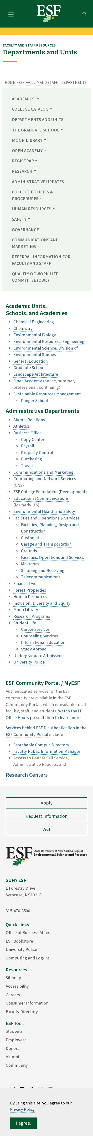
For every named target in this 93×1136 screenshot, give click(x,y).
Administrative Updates (38, 182)
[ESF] (49, 14)
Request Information (46, 816)
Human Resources (30, 597)
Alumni (12, 1057)
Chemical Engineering (33, 322)
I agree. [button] (23, 1123)
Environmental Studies (34, 354)
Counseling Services (39, 636)
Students (14, 1031)
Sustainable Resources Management (47, 394)
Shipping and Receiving (42, 570)
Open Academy (27, 381)
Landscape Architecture (35, 374)
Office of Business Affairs (28, 933)
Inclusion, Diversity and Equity (41, 603)
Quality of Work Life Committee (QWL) (35, 277)
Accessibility (17, 986)
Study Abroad (34, 649)
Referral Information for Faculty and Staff (41, 260)
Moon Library (25, 610)
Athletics (21, 426)
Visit (46, 829)
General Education (30, 361)
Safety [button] (19, 219)
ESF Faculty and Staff (38, 82)
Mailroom (30, 564)
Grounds (29, 551)
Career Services (35, 629)
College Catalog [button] (30, 109)
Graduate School (28, 368)
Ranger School (34, 400)
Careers (13, 995)
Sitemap (13, 978)
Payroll (27, 446)
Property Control (37, 452)
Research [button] (22, 171)
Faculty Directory (22, 1012)
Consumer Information (27, 1003)
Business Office (27, 433)
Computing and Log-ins (28, 958)
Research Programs (31, 616)
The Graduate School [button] (35, 130)
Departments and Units (37, 120)
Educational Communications (41, 498)
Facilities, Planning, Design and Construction (50, 528)
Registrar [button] (23, 161)
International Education (43, 642)
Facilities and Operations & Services (46, 518)
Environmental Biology (34, 335)
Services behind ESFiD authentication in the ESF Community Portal (46, 731)
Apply (46, 803)
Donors (12, 1048)
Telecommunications (40, 577)
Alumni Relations (29, 420)
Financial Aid (25, 583)
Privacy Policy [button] (22, 1110)
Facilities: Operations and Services (52, 557)
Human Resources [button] (31, 209)
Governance (25, 230)
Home (10, 82)
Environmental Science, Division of (45, 348)
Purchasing (31, 459)
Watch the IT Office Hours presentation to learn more (44, 714)
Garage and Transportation (46, 544)
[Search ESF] (84, 14)
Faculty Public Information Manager (46, 751)
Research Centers (27, 775)
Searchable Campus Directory (41, 745)
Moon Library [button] (27, 140)
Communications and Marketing (43, 472)
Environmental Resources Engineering (48, 341)
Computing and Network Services (44, 479)
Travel (27, 466)
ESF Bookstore (19, 941)
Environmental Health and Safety (44, 511)
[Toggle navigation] (10, 14)
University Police (29, 662)
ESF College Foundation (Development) (50, 492)
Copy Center (32, 439)
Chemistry (23, 328)
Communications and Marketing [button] (35, 243)
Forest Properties (29, 590)
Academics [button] (24, 99)
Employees (16, 1040)
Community (17, 1065)
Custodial (30, 538)
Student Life (24, 623)
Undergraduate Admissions (38, 656)
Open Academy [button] (27, 151)
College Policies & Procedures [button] (32, 195)
